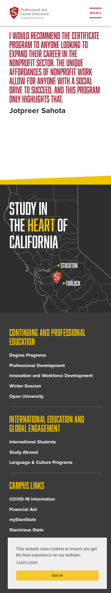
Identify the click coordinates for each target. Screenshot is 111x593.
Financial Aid (23, 509)
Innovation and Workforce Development (51, 375)
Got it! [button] (57, 575)
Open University (26, 396)
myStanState (22, 519)
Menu (96, 13)
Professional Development (37, 365)
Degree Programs (27, 355)
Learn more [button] (27, 562)
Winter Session (25, 386)
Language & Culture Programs (41, 462)
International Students (32, 442)
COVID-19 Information (32, 499)
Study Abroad (23, 452)
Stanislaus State (26, 530)
